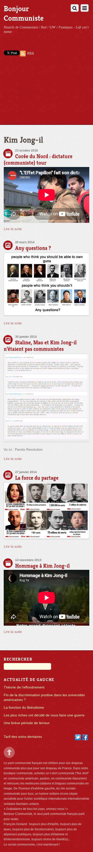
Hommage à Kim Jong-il (42, 565)
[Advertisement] (46, 95)
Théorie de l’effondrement (24, 687)
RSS (30, 53)
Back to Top (9, 752)
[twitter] (78, 737)
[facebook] (85, 737)
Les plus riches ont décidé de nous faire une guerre (44, 715)
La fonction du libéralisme (24, 707)
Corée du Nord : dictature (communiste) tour (38, 159)
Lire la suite (13, 229)
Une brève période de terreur (27, 723)
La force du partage (37, 477)
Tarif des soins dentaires (23, 737)
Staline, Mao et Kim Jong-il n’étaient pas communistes (40, 345)
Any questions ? (33, 248)
